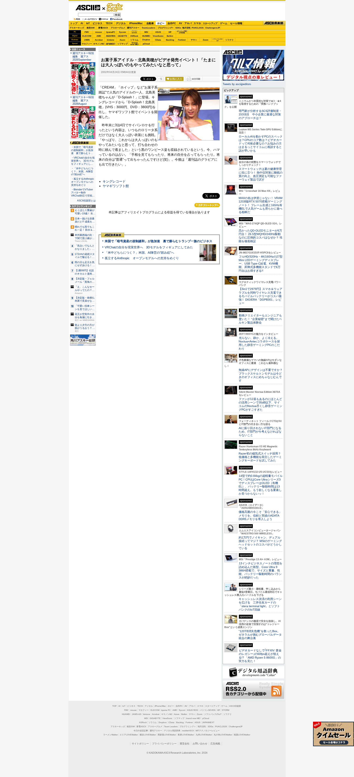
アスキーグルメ (118, 28)
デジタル (121, 23)
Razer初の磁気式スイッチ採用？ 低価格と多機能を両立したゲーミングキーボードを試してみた (261, 457)
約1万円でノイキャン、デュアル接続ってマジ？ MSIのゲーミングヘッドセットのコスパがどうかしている (260, 543)
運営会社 (184, 743)
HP (170, 32)
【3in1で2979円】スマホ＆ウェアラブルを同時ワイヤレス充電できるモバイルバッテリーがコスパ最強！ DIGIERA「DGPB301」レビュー (260, 296)
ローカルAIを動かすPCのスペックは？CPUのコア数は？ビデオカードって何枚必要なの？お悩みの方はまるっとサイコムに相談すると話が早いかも (261, 143)
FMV (87, 32)
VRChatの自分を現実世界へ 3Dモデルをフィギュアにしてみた (149, 247)
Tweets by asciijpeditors (237, 84)
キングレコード (114, 181)
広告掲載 (215, 743)
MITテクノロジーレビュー (208, 730)
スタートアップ (210, 23)
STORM (225, 710)
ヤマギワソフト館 (116, 186)
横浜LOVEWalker (148, 735)
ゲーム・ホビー (115, 7)
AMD (98, 36)
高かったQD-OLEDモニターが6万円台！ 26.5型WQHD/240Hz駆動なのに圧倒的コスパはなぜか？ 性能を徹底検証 (261, 236)
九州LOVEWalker (204, 735)
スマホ (197, 23)
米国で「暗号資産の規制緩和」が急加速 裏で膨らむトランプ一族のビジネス (158, 241)
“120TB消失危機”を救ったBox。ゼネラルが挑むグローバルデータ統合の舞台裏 (260, 634)
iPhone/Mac (136, 23)
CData (158, 40)
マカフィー (87, 44)
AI (82, 23)
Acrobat (99, 40)
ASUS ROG (110, 36)
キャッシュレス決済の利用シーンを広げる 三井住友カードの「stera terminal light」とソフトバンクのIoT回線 (260, 604)
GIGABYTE (122, 36)
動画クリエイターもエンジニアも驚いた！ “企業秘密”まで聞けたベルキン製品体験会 (260, 319)
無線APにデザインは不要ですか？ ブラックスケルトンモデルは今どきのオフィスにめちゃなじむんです (262, 375)
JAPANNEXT (110, 43)
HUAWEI (146, 36)
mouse (98, 32)
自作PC (172, 23)
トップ (73, 23)
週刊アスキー (133, 28)
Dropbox (146, 40)
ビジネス (97, 23)
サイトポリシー (140, 743)
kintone (110, 40)
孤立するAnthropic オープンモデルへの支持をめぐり (142, 258)
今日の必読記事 (141, 730)
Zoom (205, 40)
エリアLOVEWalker (129, 735)
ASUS (158, 32)
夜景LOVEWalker (186, 735)
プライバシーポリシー (164, 743)
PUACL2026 (198, 28)
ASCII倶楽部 (274, 23)
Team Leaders (171, 726)
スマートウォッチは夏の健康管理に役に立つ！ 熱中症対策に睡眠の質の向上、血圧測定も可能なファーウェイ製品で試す (261, 174)
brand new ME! (193, 718)
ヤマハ (194, 40)
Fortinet (182, 40)
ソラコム (134, 40)
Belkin (170, 36)
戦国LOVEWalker (242, 735)
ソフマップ (122, 44)
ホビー (161, 23)
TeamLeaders (148, 28)
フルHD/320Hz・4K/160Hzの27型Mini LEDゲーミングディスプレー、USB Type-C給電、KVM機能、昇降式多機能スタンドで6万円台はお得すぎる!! (261, 263)
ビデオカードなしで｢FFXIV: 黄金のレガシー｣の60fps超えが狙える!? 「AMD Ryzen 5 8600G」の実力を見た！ (260, 656)
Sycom (122, 32)
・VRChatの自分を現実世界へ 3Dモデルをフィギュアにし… (83, 160)
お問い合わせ (200, 743)
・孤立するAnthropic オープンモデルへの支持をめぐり (83, 181)
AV (180, 23)
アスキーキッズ (77, 28)
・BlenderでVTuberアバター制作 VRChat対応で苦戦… (83, 192)
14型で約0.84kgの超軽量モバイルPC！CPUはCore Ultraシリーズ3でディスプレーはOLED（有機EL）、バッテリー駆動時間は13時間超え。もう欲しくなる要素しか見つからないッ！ (261, 484)
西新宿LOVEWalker (167, 735)
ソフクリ (229, 40)
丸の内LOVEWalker (223, 735)
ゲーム (223, 23)
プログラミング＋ (187, 726)
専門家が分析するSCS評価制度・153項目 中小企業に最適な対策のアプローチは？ (260, 114)
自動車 (150, 23)
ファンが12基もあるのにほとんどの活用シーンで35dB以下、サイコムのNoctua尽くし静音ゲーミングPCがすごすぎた (260, 404)
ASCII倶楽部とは (86, 200)
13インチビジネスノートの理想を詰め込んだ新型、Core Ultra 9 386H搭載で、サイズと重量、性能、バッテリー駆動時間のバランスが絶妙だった (260, 570)
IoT (88, 23)
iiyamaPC (110, 32)
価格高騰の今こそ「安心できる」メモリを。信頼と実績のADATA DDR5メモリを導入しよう (260, 515)
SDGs (178, 28)
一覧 (160, 79)
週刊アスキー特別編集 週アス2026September (83, 56)
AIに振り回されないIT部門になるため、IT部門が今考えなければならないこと (260, 431)
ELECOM (86, 36)
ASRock (134, 36)
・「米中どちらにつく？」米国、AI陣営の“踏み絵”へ (82, 171)
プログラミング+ (165, 28)
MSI (146, 32)
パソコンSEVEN (134, 31)
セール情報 (236, 23)
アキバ (188, 23)
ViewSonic (158, 36)
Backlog (170, 40)
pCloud (146, 44)
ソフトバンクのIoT (217, 39)
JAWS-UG (136, 714)
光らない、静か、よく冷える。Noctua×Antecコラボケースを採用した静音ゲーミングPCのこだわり (259, 343)
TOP (114, 706)
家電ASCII (103, 28)
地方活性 (186, 28)
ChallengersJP (212, 28)
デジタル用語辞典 (172, 730)
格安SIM (90, 28)
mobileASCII (188, 730)
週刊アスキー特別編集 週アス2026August (83, 100)
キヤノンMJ (98, 44)
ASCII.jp (87, 7)
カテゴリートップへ (207, 205)
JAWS (87, 40)
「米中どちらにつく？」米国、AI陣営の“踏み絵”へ (139, 252)
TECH (109, 23)
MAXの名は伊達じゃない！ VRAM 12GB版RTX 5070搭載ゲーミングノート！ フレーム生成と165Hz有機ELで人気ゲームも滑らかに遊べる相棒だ (261, 205)
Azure (122, 40)
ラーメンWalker (110, 735)
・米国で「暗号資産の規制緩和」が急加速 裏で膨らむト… (82, 150)
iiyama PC (166, 710)
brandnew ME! (134, 43)
